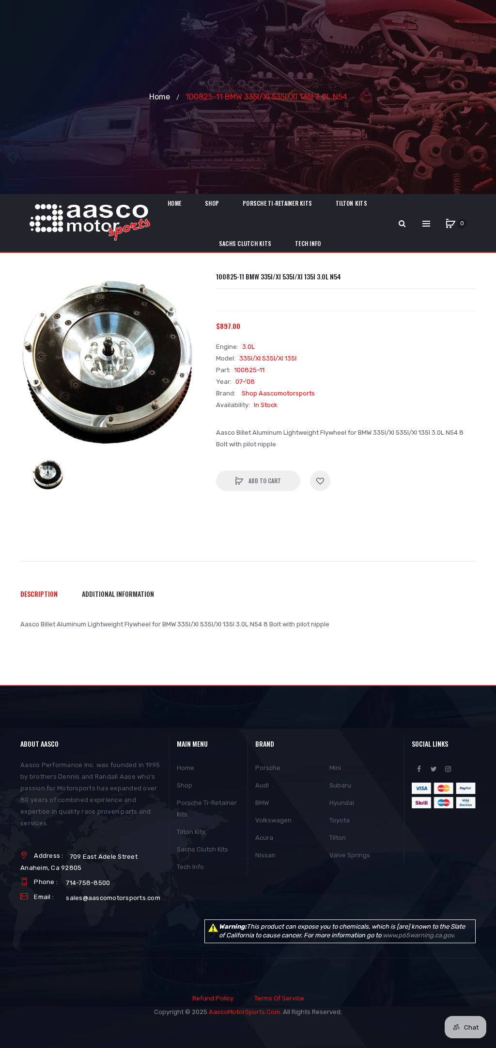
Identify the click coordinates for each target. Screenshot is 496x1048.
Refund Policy (212, 998)
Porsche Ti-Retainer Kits (207, 808)
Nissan (265, 855)
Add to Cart (264, 480)
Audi (262, 785)
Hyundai (341, 802)
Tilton (337, 837)
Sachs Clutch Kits (202, 849)
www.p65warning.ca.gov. (419, 935)
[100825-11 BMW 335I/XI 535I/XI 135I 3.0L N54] (48, 474)
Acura (264, 837)
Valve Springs (349, 855)
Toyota (339, 820)
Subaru (340, 785)
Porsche (267, 767)
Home (159, 96)
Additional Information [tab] (118, 594)
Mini (335, 767)
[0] (450, 223)
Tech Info (190, 866)
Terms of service (279, 998)
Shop (184, 785)
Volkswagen (273, 820)
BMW (262, 802)
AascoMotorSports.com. (245, 1011)
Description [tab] (39, 594)
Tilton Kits (191, 831)
